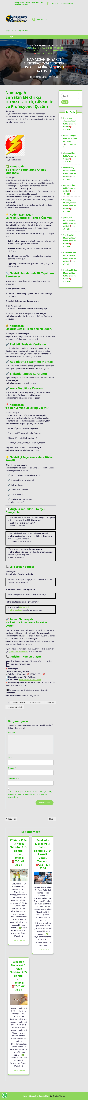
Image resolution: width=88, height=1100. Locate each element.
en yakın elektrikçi (15, 707)
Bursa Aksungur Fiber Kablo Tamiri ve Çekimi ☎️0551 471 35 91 (70, 141)
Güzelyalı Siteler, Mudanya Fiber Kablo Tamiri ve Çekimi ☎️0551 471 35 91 (70, 258)
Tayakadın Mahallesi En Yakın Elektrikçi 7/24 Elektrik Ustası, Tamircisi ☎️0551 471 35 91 (43, 854)
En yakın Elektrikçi (47, 45)
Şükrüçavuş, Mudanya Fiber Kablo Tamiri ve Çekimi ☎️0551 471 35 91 (69, 223)
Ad (10, 757)
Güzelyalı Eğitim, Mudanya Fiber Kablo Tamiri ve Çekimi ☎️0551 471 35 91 (70, 276)
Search (64, 102)
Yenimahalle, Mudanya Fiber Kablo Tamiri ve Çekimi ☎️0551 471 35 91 (69, 173)
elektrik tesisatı (36, 702)
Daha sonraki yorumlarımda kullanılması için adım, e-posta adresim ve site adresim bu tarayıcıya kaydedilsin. (30, 794)
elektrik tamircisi (19, 702)
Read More (18, 940)
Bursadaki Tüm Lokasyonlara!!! (62, 3)
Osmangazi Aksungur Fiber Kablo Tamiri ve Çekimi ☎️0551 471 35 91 (69, 124)
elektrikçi (50, 702)
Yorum (11, 732)
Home (30, 45)
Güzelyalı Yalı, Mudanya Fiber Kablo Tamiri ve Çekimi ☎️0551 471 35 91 (69, 241)
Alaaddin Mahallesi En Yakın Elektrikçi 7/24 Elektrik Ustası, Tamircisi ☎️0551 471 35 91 (18, 975)
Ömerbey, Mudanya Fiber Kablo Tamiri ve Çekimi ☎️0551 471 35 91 (69, 206)
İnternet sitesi (14, 778)
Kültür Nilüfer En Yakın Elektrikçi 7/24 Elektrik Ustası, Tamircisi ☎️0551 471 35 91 (18, 852)
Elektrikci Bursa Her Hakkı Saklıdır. (44, 1096)
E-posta (12, 768)
